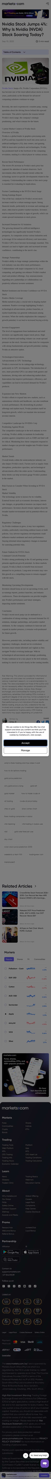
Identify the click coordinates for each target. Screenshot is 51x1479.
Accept (26, 743)
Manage (25, 750)
